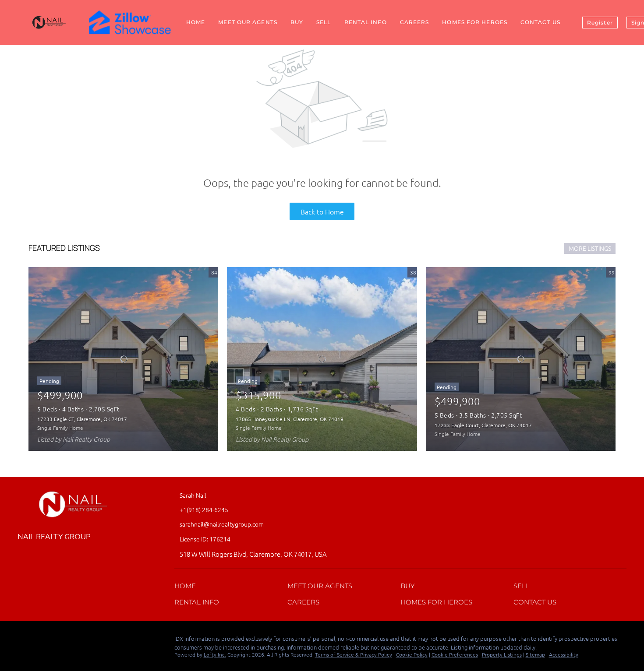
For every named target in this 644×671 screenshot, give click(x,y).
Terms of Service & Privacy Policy (353, 654)
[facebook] (24, 640)
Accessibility (563, 654)
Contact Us (540, 22)
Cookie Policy (412, 654)
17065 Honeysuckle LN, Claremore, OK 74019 (289, 418)
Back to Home (322, 211)
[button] (187, 587)
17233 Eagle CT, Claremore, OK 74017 (82, 418)
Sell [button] (323, 22)
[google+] (59, 640)
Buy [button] (296, 22)
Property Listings (502, 654)
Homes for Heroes (474, 22)
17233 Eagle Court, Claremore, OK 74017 (483, 425)
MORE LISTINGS (590, 248)
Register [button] (600, 22)
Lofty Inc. (215, 654)
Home (195, 22)
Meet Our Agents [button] (247, 22)
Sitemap (535, 654)
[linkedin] (41, 640)
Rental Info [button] (365, 22)
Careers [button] (414, 22)
